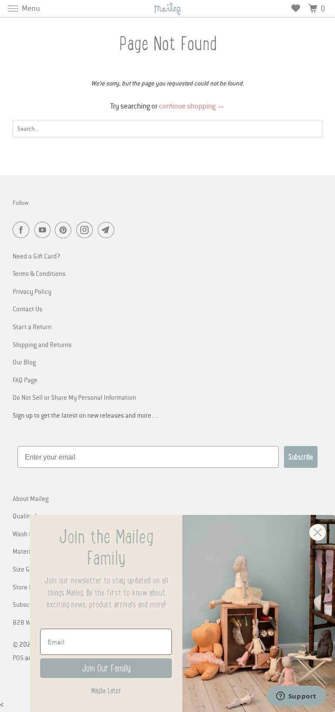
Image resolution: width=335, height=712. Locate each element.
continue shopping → (192, 106)
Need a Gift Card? (36, 256)
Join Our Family (106, 668)
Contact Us (27, 308)
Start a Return (32, 326)
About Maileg (30, 498)
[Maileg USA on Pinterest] (65, 230)
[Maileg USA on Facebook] (23, 230)
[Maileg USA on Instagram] (86, 230)
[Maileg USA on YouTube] (44, 230)
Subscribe (300, 457)
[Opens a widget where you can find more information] (296, 697)
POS (18, 657)
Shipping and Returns (42, 344)
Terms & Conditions (39, 273)
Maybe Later (106, 690)
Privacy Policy (32, 291)
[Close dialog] (317, 532)
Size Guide (27, 569)
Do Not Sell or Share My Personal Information (74, 397)
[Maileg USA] (167, 8)
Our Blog (24, 362)
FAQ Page (25, 379)
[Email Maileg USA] (108, 230)
